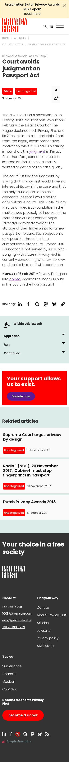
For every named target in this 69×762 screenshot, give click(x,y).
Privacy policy (47, 638)
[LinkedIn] (4, 734)
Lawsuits (43, 630)
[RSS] (47, 734)
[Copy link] (62, 304)
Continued (12, 353)
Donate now (21, 396)
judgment (37, 151)
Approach (12, 336)
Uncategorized (26, 91)
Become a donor (23, 715)
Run (7, 344)
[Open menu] (60, 26)
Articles (43, 623)
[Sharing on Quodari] (37, 304)
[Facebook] (11, 734)
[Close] (64, 5)
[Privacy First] (14, 25)
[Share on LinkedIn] (19, 304)
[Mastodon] (32, 734)
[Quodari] (25, 734)
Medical (8, 681)
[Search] (45, 26)
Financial (9, 674)
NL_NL (51, 26)
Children (9, 689)
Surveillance (12, 666)
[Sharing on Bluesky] (54, 304)
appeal (15, 279)
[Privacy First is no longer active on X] (18, 734)
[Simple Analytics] (16, 741)
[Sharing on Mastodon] (45, 304)
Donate (43, 607)
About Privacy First (52, 615)
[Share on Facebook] (28, 304)
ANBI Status (46, 646)
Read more (32, 14)
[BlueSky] (40, 734)
